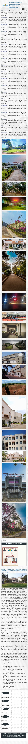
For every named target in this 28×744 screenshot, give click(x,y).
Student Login (6, 721)
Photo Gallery (5, 697)
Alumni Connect (6, 713)
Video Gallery (5, 705)
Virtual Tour (5, 729)
